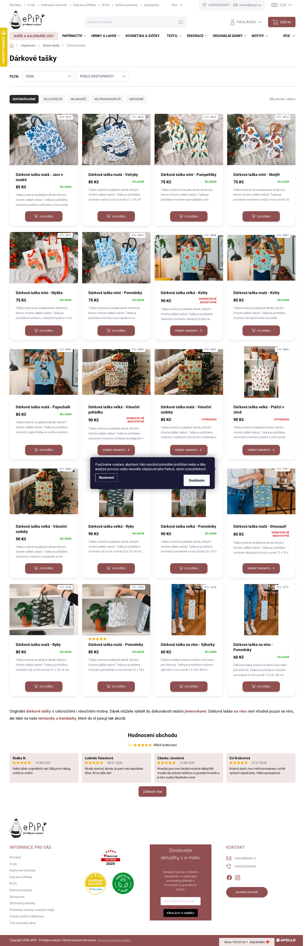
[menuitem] (34, 36)
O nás (31, 5)
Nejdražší (78, 99)
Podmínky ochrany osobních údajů (32, 910)
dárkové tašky (38, 711)
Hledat (181, 22)
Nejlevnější (53, 99)
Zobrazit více (152, 792)
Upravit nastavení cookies (114, 940)
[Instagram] (237, 877)
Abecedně (136, 99)
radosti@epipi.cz (245, 858)
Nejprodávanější (107, 99)
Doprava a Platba (84, 5)
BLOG (105, 5)
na (240, 711)
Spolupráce (151, 5)
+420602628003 (245, 866)
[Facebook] (229, 877)
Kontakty (15, 5)
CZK (283, 5)
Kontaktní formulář (247, 892)
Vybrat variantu (186, 330)
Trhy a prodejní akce (23, 923)
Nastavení (106, 477)
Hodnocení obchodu (54, 5)
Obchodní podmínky (22, 903)
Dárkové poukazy (126, 5)
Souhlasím (197, 480)
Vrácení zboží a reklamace (27, 916)
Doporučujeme (24, 99)
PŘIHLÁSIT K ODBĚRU (180, 913)
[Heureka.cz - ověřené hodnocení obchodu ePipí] (95, 883)
